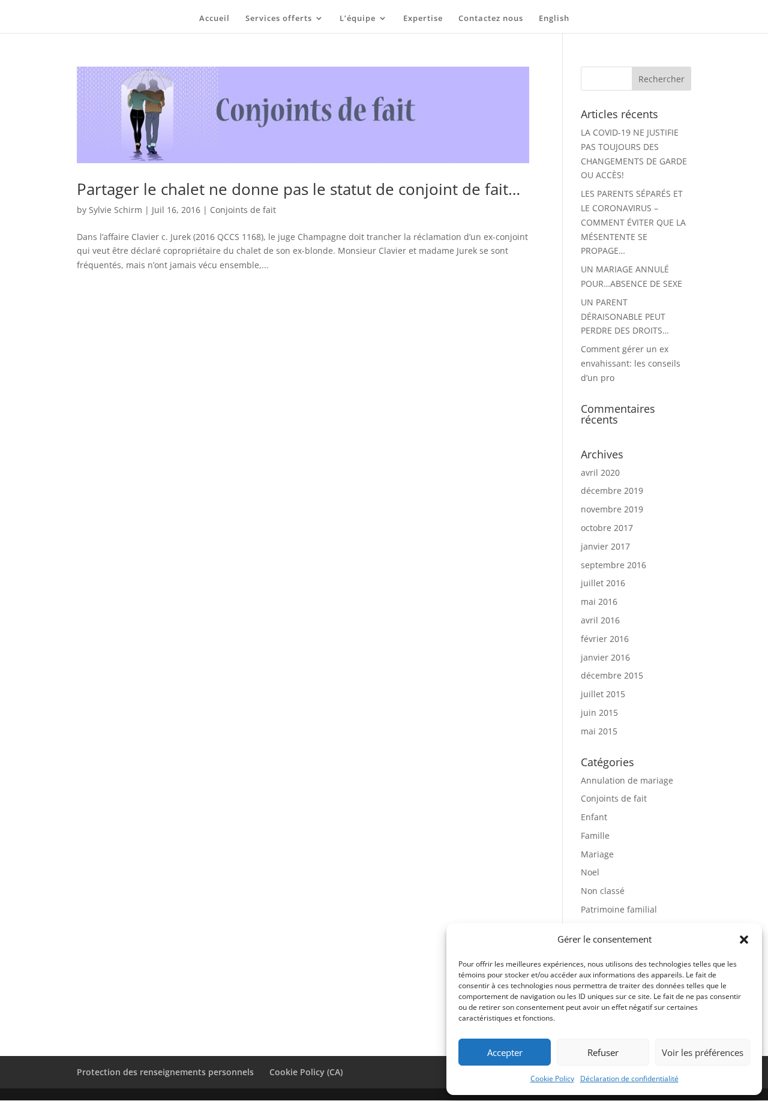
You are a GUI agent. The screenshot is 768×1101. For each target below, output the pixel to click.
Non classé (603, 890)
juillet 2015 (603, 694)
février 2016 (605, 638)
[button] (744, 940)
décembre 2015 (612, 675)
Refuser (603, 1052)
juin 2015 (599, 712)
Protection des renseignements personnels (165, 1072)
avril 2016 (600, 620)
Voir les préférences (702, 1052)
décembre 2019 (612, 490)
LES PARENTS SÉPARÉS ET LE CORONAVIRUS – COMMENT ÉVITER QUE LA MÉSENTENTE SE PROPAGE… (633, 222)
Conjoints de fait (243, 209)
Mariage (597, 854)
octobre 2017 (607, 527)
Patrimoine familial (619, 909)
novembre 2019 (612, 509)
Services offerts (278, 18)
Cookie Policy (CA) (306, 1072)
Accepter (505, 1052)
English (554, 18)
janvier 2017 (605, 546)
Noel (590, 872)
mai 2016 (599, 601)
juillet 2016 (603, 583)
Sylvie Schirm (115, 209)
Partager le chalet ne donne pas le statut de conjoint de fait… (298, 189)
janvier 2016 (605, 657)
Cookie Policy (552, 1078)
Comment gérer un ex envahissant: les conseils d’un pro (630, 363)
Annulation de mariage (627, 780)
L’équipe (358, 18)
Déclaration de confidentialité (629, 1078)
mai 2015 (599, 731)
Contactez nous (490, 18)
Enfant (594, 817)
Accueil (214, 18)
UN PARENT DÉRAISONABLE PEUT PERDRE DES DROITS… (625, 316)
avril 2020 (600, 472)
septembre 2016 (613, 565)
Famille (595, 835)
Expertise (423, 18)
